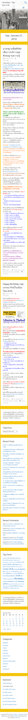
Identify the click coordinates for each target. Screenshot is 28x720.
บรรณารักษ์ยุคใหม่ (19, 569)
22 (16, 623)
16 (19, 621)
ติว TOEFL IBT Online (9, 689)
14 (13, 621)
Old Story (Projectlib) (9, 661)
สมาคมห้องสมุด (7, 576)
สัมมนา (13, 272)
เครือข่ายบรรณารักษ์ (19, 584)
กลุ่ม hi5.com (19, 383)
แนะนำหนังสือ (11, 588)
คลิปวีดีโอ (18, 562)
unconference (6, 562)
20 (10, 623)
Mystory (5, 658)
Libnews (5, 653)
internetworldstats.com (10, 171)
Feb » (8, 629)
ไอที (15, 588)
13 (10, 621)
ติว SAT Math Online (9, 698)
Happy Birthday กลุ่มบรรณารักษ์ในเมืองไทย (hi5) (13, 287)
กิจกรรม (14, 562)
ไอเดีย (17, 588)
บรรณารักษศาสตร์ (18, 566)
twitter (18, 560)
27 (10, 625)
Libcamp (9, 558)
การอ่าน (11, 562)
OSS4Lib (5, 664)
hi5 (14, 399)
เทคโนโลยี (13, 586)
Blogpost (7, 270)
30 (20, 625)
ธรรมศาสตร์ (17, 270)
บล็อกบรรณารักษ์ (9, 571)
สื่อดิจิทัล (17, 272)
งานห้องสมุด (14, 564)
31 (22, 625)
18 (3, 623)
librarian (15, 558)
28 (13, 625)
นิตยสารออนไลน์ (11, 566)
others (5, 666)
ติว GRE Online (7, 692)
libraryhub (6, 60)
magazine (10, 560)
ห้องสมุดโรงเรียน (11, 584)
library (19, 558)
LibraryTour (6, 656)
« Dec (4, 629)
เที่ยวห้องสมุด (20, 586)
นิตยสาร (5, 566)
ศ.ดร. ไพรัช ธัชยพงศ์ (13, 69)
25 (4, 625)
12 (7, 621)
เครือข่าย (11, 401)
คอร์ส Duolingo (7, 683)
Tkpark (15, 560)
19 (6, 623)
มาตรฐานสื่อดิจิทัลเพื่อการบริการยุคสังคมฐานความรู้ (12, 52)
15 (16, 621)
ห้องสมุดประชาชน (12, 581)
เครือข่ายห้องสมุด (6, 586)
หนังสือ (18, 576)
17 (22, 621)
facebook (5, 558)
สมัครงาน (21, 573)
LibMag (5, 650)
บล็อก (4, 571)
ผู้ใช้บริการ (9, 573)
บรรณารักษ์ (5, 401)
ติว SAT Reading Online (10, 704)
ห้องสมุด (18, 578)
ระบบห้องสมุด (15, 573)
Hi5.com (13, 302)
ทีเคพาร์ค (20, 564)
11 (3, 621)
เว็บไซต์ (15, 401)
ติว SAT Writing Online (9, 701)
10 (22, 619)
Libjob (5, 648)
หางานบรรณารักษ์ (10, 579)
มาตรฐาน (22, 270)
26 (7, 625)
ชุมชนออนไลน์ (19, 399)
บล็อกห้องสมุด (16, 571)
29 (16, 625)
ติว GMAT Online (8, 695)
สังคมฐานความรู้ (7, 272)
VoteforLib (6, 669)
